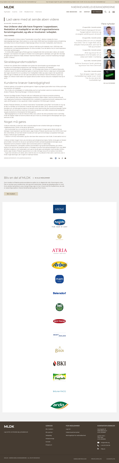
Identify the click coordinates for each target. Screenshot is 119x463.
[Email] (65, 158)
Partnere (38, 12)
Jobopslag (49, 435)
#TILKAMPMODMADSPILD (24, 158)
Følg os (103, 449)
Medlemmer (28, 12)
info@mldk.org (105, 442)
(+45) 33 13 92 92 (105, 445)
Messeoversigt (50, 438)
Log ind (68, 429)
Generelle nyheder (17, 23)
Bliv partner (49, 432)
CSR (20, 12)
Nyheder (7, 12)
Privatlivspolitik (96, 458)
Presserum (49, 445)
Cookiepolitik (110, 458)
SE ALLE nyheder (109, 83)
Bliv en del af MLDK (17, 177)
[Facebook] (62, 158)
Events (14, 12)
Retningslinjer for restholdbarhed (76, 435)
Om (80, 12)
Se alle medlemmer (42, 178)
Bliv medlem (97, 12)
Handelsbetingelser (80, 458)
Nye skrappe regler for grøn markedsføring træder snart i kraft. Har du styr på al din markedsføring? (72, 2)
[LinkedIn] (59, 158)
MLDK (9, 7)
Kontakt (87, 12)
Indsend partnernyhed (72, 432)
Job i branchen (71, 12)
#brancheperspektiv (10, 158)
